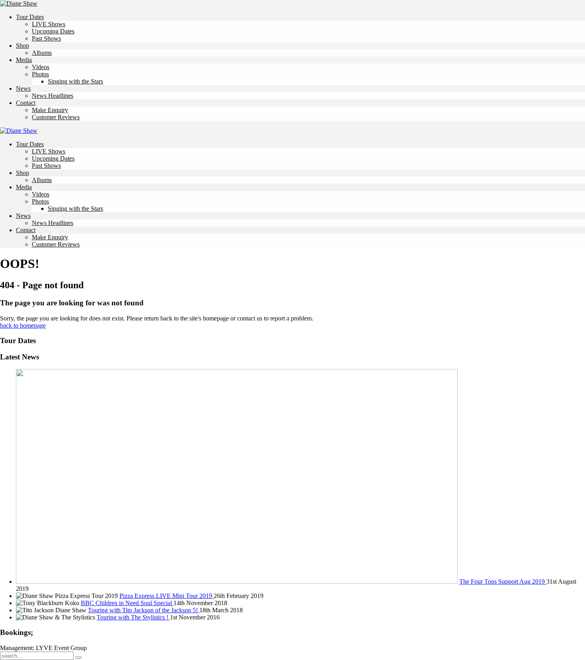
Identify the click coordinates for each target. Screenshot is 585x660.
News (23, 88)
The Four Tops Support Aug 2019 (502, 581)
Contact (25, 102)
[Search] (78, 657)
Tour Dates (30, 17)
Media (24, 59)
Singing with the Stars (75, 81)
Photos (40, 74)
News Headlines (52, 95)
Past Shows (46, 38)
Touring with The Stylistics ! (133, 617)
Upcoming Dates (53, 31)
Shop (22, 45)
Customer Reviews (56, 117)
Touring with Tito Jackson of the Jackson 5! (143, 610)
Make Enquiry (50, 110)
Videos (40, 67)
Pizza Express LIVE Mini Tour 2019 (166, 595)
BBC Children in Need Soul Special (127, 603)
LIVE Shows (48, 24)
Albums (42, 52)
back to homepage (23, 325)
